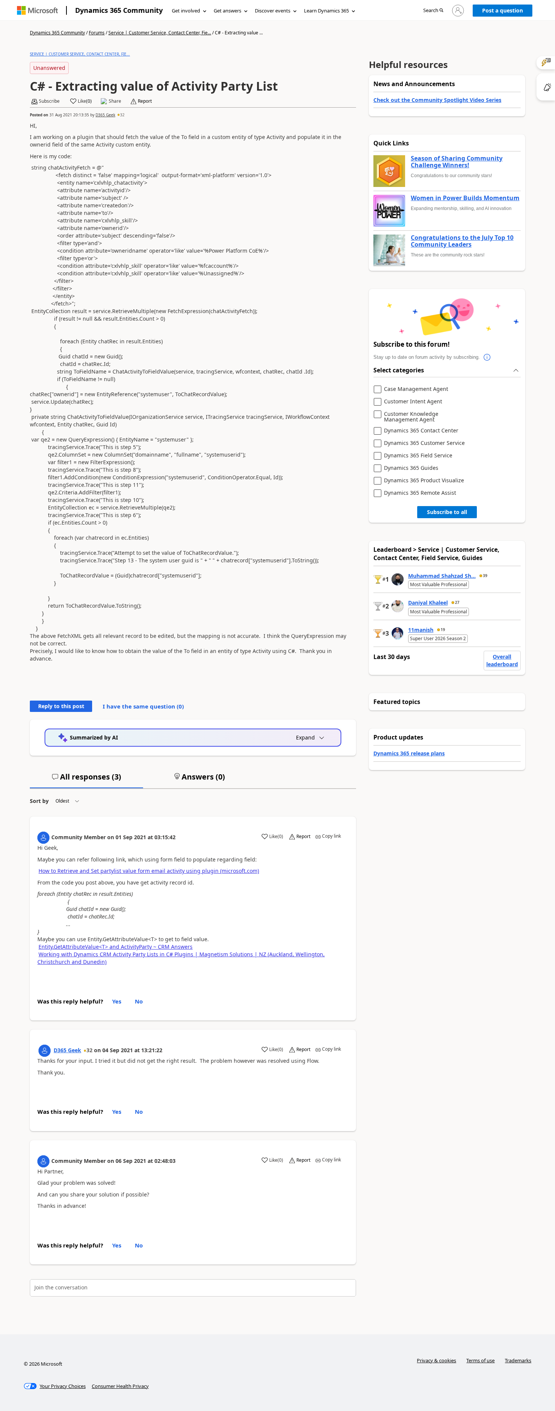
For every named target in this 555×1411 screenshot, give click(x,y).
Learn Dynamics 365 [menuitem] (326, 10)
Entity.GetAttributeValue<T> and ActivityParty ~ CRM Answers (116, 946)
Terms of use (480, 1360)
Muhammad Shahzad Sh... (442, 575)
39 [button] (485, 575)
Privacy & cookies (436, 1360)
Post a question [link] (502, 10)
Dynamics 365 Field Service (418, 455)
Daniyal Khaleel (428, 602)
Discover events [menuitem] (272, 10)
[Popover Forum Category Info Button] (487, 357)
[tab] (86, 780)
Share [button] (115, 101)
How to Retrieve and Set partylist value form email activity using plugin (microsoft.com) (149, 870)
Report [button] (145, 101)
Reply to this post (61, 706)
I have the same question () (143, 706)
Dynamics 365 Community (119, 10)
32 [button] (122, 114)
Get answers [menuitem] (227, 10)
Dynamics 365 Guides (411, 468)
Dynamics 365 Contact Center (421, 431)
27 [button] (457, 602)
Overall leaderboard (502, 660)
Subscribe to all (447, 512)
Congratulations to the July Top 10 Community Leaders (462, 241)
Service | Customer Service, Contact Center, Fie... (159, 32)
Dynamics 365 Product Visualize (424, 480)
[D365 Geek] (45, 1051)
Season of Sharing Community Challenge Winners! (457, 161)
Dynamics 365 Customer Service (424, 443)
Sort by (39, 800)
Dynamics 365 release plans (409, 753)
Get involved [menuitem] (186, 10)
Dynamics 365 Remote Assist (420, 493)
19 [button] (443, 629)
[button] (433, 11)
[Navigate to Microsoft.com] (37, 10)
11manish (420, 629)
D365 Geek (105, 114)
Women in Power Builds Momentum (465, 198)
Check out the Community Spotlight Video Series (437, 99)
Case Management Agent (416, 389)
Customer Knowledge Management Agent (411, 417)
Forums (97, 32)
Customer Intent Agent (413, 401)
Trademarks (518, 1360)
